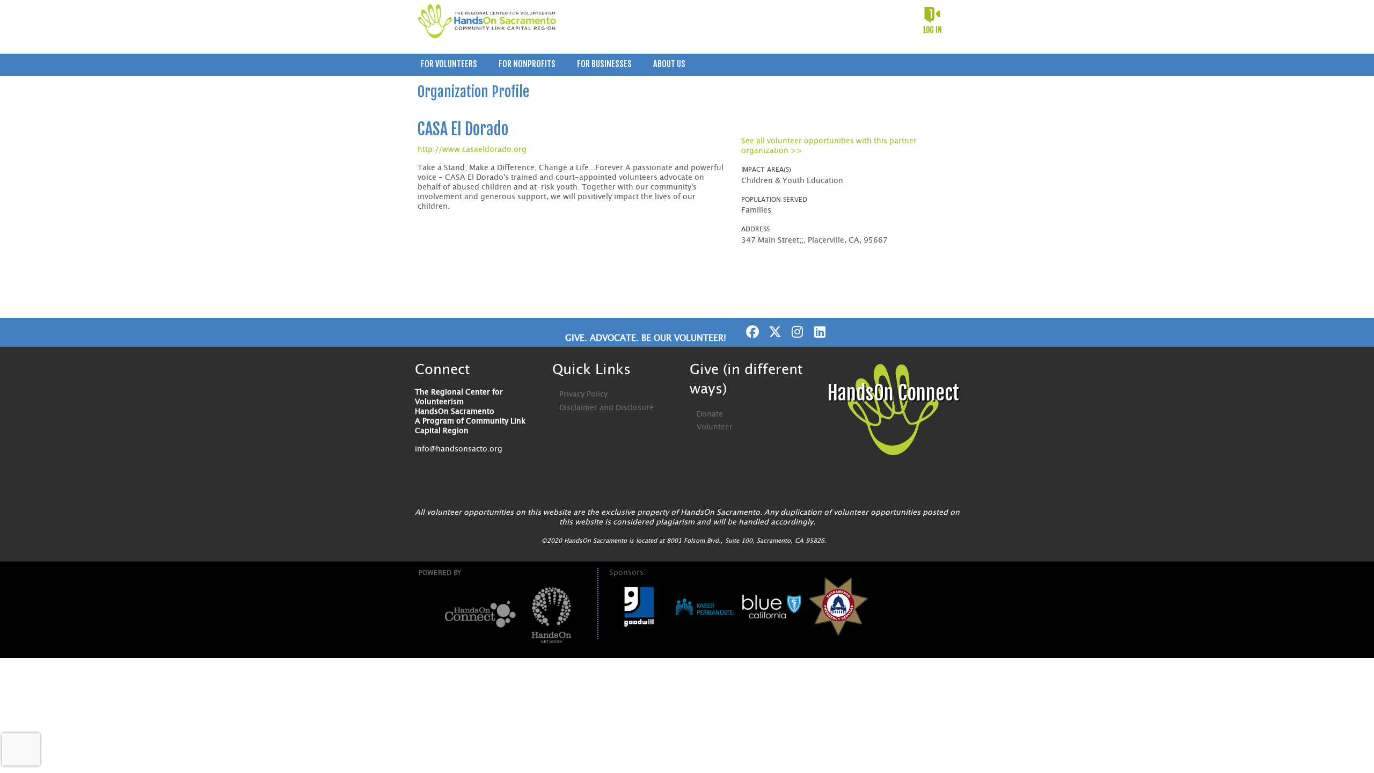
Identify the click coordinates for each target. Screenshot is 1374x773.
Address (755, 229)
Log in (932, 29)
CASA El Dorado (463, 129)
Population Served (774, 199)
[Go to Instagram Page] (796, 332)
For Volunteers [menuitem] (449, 64)
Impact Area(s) (766, 169)
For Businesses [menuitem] (604, 64)
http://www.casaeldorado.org (472, 150)
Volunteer (715, 427)
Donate (710, 414)
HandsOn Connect (893, 393)
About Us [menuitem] (669, 64)
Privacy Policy (583, 394)
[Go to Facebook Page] (750, 332)
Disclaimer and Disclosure (606, 408)
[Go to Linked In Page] (818, 332)
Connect (442, 370)
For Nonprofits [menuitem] (527, 64)
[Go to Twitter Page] (773, 332)
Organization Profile (473, 91)
